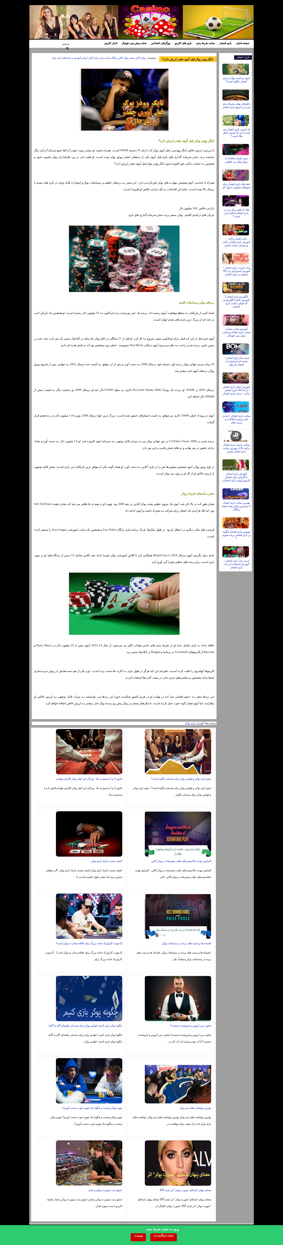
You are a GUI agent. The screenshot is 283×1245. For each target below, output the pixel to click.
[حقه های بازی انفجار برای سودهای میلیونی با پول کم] (236, 174)
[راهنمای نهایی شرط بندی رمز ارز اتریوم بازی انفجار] (236, 93)
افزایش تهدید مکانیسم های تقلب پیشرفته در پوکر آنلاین (181, 861)
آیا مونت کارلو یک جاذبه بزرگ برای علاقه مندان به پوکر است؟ (89, 943)
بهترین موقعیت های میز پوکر (195, 1107)
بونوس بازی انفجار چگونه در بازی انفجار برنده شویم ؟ (236, 535)
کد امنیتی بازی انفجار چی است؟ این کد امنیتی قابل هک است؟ (236, 133)
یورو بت (138, 1235)
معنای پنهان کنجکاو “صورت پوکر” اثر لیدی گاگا (185, 1190)
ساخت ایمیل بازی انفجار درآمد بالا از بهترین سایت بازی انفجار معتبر (236, 448)
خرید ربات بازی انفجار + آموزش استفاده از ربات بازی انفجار (236, 564)
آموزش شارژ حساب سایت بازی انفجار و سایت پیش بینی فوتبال (236, 332)
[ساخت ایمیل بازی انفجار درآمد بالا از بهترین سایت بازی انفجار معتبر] (236, 434)
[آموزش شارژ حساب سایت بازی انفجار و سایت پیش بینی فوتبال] (236, 318)
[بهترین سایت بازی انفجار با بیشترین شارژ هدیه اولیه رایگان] (236, 492)
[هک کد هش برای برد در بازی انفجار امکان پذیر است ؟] (236, 199)
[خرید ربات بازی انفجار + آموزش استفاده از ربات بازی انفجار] (236, 550)
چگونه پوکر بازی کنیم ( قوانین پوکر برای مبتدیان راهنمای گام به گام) (85, 1025)
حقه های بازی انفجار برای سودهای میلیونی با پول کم (236, 185)
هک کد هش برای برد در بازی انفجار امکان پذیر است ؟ (236, 213)
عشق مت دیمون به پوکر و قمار (105, 1190)
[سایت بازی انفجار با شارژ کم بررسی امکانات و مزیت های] (236, 405)
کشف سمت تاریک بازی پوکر (106, 861)
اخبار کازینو (111, 43)
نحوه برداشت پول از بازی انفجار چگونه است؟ (236, 80)
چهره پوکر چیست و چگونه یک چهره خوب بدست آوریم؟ (92, 1107)
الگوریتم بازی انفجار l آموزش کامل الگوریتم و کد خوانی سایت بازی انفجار (236, 301)
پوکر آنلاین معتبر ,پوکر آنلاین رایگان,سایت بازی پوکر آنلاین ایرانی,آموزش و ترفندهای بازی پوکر (98, 57)
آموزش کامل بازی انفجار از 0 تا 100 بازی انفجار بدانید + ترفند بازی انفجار (236, 390)
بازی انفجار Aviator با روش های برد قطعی (236, 160)
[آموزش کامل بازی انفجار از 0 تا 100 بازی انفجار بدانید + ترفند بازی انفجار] (236, 376)
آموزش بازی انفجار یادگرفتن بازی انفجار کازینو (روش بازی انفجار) (236, 477)
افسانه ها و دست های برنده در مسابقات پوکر (186, 943)
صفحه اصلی (242, 43)
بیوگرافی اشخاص (160, 43)
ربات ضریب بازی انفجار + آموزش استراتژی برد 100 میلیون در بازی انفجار (236, 271)
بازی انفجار (225, 43)
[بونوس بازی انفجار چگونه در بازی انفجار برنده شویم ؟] (236, 521)
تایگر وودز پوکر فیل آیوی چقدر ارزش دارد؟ (188, 59)
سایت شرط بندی (205, 43)
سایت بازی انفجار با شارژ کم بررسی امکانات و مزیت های (236, 419)
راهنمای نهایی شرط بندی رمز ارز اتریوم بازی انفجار (236, 105)
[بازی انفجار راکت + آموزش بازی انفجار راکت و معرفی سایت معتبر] (236, 228)
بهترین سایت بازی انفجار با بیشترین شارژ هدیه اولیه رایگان (236, 506)
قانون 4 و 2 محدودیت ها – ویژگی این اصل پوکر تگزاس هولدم (89, 778)
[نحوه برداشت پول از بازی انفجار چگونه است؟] (236, 68)
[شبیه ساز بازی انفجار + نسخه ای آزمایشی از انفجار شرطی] (236, 347)
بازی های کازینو (183, 43)
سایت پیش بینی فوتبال (134, 43)
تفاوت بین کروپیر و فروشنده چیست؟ (190, 1025)
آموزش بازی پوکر (194, 723)
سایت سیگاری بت (164, 1235)
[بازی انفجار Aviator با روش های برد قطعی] (236, 148)
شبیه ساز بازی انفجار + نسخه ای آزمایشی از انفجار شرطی (236, 361)
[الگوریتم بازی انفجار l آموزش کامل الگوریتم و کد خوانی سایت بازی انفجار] (236, 286)
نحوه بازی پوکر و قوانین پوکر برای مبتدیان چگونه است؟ (181, 778)
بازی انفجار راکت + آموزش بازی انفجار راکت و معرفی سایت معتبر (236, 242)
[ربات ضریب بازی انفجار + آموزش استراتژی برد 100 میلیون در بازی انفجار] (236, 257)
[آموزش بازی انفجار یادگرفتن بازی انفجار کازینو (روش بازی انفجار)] (236, 463)
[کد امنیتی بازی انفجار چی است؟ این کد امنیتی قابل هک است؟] (236, 119)
